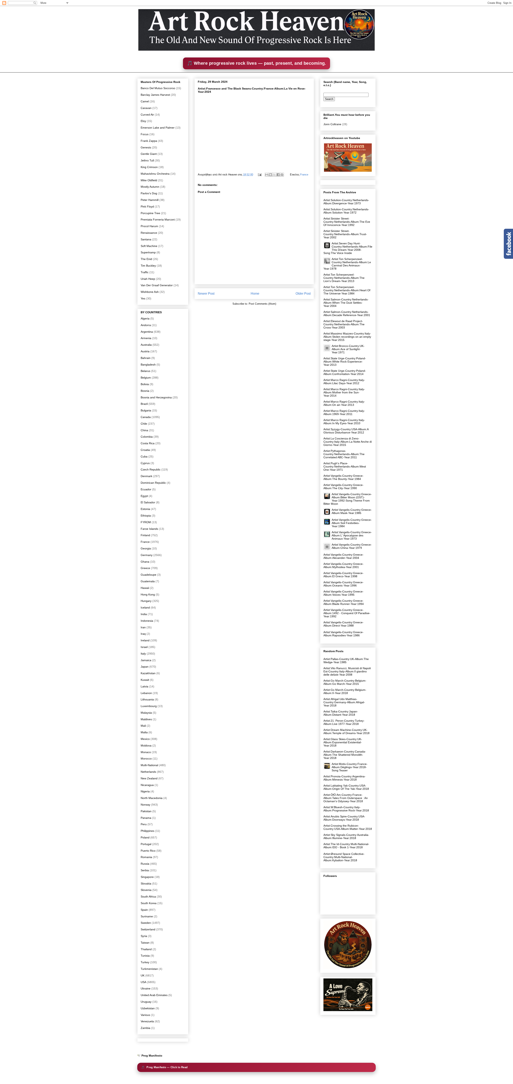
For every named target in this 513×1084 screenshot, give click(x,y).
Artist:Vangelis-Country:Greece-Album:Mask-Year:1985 (352, 511)
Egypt (144, 496)
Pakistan (146, 811)
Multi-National (149, 765)
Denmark (146, 476)
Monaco (146, 752)
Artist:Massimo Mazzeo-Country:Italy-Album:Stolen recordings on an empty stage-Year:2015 (347, 337)
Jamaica (146, 660)
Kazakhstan (148, 673)
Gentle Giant (149, 153)
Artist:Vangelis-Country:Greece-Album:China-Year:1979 (352, 546)
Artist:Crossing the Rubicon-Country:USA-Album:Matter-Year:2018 (347, 827)
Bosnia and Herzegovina (156, 397)
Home (255, 293)
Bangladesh (148, 364)
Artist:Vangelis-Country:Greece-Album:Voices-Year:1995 (343, 593)
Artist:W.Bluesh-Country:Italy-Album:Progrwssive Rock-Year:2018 (346, 809)
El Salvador (148, 502)
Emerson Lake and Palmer (158, 127)
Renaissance (149, 232)
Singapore (147, 876)
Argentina (147, 331)
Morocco (146, 758)
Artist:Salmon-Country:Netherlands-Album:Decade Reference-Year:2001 (346, 313)
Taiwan (145, 942)
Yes (143, 298)
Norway (145, 804)
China (144, 430)
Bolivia (145, 384)
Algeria (145, 318)
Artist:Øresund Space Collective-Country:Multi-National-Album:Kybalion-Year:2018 (344, 857)
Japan (144, 666)
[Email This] (267, 175)
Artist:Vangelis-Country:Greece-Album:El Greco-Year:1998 (343, 574)
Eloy (143, 121)
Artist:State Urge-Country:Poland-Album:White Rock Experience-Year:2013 (344, 361)
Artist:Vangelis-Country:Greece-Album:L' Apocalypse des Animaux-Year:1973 (352, 535)
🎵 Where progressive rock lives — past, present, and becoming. (256, 63)
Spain (144, 909)
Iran (143, 627)
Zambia (145, 1028)
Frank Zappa (149, 140)
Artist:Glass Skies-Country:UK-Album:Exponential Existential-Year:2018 (342, 742)
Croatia (145, 449)
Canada (146, 417)
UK (142, 975)
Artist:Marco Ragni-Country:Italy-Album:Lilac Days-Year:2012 (344, 381)
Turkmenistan (149, 968)
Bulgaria (146, 410)
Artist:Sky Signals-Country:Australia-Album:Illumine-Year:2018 (346, 836)
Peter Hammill (150, 199)
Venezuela (147, 1021)
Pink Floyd (147, 206)
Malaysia (146, 712)
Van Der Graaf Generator (157, 285)
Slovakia (146, 883)
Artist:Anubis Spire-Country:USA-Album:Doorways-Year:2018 (344, 818)
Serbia (145, 870)
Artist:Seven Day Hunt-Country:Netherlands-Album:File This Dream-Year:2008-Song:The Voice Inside (347, 248)
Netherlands (148, 771)
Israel (144, 647)
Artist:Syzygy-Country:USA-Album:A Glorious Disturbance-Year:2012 (346, 431)
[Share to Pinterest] (282, 175)
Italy (143, 653)
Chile (144, 423)
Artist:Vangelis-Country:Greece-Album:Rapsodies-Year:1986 (343, 634)
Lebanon (146, 693)
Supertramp (148, 252)
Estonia (145, 509)
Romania (146, 857)
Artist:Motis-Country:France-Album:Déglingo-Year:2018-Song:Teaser (350, 767)
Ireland (145, 640)
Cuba (144, 456)
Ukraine (145, 988)
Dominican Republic (153, 482)
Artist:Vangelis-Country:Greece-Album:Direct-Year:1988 (343, 624)
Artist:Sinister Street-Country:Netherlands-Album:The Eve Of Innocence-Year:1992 (346, 222)
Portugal (146, 844)
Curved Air (147, 114)
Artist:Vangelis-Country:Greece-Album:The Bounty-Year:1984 (343, 477)
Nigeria (145, 791)
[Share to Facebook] (278, 175)
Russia (145, 863)
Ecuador (146, 489)
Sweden (146, 922)
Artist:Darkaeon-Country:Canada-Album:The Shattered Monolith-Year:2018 (344, 755)
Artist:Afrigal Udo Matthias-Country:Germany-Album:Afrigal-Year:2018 (344, 702)
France (304, 174)
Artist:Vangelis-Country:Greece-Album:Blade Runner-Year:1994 (343, 602)
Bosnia (145, 390)
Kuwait (145, 679)
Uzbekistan (148, 1008)
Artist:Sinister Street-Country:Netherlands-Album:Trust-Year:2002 (345, 234)
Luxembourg (149, 706)
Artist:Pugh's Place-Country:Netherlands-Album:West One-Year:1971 (344, 466)
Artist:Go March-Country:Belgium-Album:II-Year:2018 (344, 691)
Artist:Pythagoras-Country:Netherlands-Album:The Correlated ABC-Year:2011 (344, 454)
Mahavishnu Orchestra (155, 173)
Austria (145, 351)
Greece (145, 568)
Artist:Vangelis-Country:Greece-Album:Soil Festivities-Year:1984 (352, 523)
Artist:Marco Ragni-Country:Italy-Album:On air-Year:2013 (344, 403)
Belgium (146, 377)
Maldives (146, 719)
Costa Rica (148, 443)
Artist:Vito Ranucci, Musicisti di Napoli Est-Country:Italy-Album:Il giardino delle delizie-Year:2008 (347, 671)
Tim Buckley (148, 265)
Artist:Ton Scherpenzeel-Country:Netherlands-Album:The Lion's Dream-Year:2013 (344, 278)
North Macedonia (152, 798)
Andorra (146, 325)
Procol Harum (149, 226)
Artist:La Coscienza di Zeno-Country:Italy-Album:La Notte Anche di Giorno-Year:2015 (347, 441)
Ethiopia (146, 515)
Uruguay (146, 1001)
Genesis (146, 147)
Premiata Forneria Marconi (158, 219)
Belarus (145, 371)
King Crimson (149, 167)
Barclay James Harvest (155, 94)
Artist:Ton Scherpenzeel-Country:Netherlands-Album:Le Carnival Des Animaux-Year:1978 (347, 263)
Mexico (145, 738)
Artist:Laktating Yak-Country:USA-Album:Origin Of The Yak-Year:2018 (346, 787)
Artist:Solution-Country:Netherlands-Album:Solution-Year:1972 (346, 211)
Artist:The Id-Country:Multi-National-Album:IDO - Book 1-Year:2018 (346, 845)
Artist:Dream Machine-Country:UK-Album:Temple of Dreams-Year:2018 (346, 731)
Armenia (146, 338)
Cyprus (145, 463)
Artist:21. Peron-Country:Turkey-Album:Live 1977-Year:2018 (344, 722)
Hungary (146, 600)
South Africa (148, 896)
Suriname (147, 916)
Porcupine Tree (150, 213)
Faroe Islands (149, 528)
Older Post (303, 293)
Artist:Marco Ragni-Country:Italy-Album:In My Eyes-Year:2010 (344, 421)
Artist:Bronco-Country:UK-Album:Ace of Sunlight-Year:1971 (348, 349)
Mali (143, 725)
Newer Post (206, 293)
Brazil (144, 403)
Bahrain (145, 358)
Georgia (146, 548)
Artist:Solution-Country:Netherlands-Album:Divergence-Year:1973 (346, 201)
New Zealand (149, 778)
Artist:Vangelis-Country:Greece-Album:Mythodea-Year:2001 (343, 565)
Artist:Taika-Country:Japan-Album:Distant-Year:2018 (340, 713)
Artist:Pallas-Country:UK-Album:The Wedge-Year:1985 (346, 660)
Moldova (146, 745)
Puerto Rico (148, 850)
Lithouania (147, 699)
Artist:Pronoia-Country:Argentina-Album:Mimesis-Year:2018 (344, 778)
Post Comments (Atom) (262, 303)
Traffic (144, 272)
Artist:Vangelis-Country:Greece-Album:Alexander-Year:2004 (343, 556)
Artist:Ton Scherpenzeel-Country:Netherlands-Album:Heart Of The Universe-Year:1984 (346, 290)
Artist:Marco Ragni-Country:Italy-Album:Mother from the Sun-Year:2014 (344, 392)
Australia (146, 344)
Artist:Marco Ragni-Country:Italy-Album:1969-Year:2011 (344, 412)
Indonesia (147, 620)
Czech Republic (151, 469)
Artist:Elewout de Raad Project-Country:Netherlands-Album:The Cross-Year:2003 (344, 324)
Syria (144, 936)
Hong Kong (148, 594)
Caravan (146, 108)
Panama (146, 817)
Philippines (147, 830)
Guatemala (148, 581)
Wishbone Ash (150, 291)
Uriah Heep (148, 278)
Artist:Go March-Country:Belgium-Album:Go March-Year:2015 (344, 682)
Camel (145, 101)
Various (145, 1015)
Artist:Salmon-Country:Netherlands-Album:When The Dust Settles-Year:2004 (346, 302)
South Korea (149, 903)
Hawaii (145, 587)
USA (143, 982)
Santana (146, 239)
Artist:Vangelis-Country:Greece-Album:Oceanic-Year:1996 (343, 584)
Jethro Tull (147, 160)
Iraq (143, 633)
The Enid (146, 259)
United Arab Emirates (154, 995)
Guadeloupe (148, 574)
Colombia (147, 436)
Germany (146, 555)
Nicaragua (147, 785)
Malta (144, 732)
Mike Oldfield (149, 180)
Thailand (146, 949)
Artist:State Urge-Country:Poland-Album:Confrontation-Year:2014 (344, 372)
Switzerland (148, 929)
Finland (145, 535)
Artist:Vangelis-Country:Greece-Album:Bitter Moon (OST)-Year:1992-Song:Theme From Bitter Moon (347, 499)
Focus (144, 134)
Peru (144, 824)
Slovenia (146, 890)
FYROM (146, 522)
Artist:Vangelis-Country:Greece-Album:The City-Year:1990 (343, 486)
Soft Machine (149, 246)
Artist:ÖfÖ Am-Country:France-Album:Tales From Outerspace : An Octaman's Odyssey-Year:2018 (345, 798)
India (144, 614)
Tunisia (145, 955)
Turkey (145, 962)
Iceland (145, 607)
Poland (145, 837)
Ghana (145, 561)
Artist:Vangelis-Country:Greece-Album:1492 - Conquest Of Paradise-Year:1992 (346, 613)
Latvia (144, 686)
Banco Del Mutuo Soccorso (158, 88)
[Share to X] (274, 175)
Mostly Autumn (150, 186)
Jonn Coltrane (332, 124)
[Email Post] (259, 174)
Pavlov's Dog (149, 193)
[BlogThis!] (271, 175)
